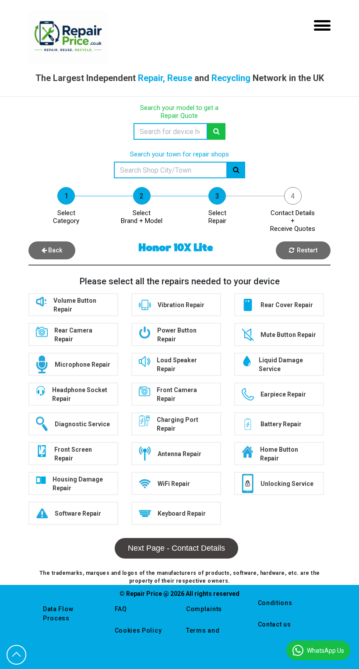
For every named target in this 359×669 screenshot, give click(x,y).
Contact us (274, 624)
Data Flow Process (58, 613)
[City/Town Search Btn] (236, 170)
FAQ (121, 608)
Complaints (204, 608)
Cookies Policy (138, 630)
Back (54, 250)
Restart (305, 250)
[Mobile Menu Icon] (322, 25)
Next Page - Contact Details (176, 548)
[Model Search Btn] (216, 131)
